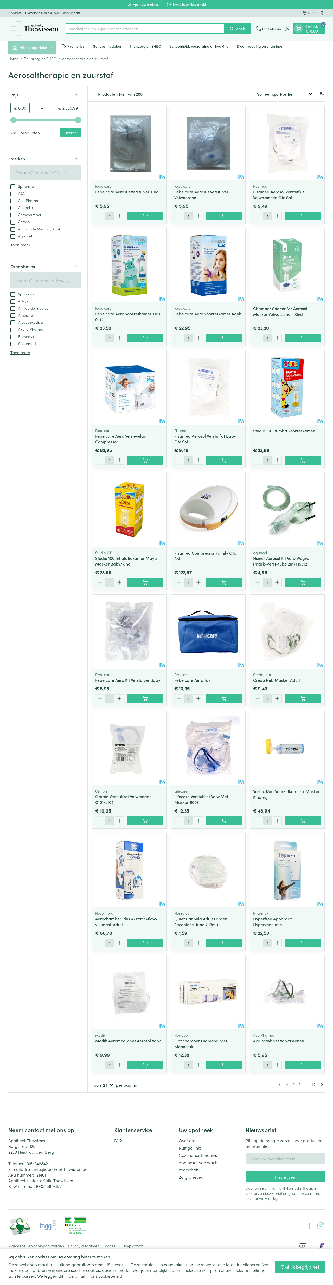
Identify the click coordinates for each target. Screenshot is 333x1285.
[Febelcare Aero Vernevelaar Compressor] (129, 387)
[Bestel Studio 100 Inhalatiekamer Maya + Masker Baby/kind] (145, 582)
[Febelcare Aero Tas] (208, 632)
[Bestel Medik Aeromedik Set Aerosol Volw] (145, 1065)
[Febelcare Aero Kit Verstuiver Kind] (129, 143)
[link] (280, 1084)
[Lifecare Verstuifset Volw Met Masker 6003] (208, 748)
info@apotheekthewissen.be (60, 1169)
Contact (14, 12)
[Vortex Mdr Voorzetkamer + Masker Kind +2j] (287, 748)
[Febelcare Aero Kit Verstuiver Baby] (129, 632)
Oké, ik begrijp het (300, 1266)
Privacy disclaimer (83, 1245)
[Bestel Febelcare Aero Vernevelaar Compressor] (145, 460)
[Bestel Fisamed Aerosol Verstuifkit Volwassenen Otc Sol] (303, 216)
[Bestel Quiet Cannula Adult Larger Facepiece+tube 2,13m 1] (224, 943)
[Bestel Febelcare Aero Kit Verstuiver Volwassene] (224, 216)
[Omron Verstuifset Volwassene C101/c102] (129, 748)
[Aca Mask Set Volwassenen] (287, 992)
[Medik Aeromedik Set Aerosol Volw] (129, 992)
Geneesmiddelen (107, 46)
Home (13, 58)
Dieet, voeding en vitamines (260, 46)
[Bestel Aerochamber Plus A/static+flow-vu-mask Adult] (145, 943)
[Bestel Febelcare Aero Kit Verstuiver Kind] (145, 216)
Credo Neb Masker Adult (276, 680)
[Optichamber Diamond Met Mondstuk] (208, 992)
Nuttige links (190, 1148)
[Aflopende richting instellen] (321, 94)
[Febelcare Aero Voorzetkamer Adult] (208, 265)
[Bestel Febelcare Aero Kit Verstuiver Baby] (145, 698)
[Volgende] (321, 1084)
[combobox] (145, 28)
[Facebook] (310, 1226)
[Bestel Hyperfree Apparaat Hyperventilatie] (303, 943)
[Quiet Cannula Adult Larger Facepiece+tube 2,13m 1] (208, 870)
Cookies (109, 1245)
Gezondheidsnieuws (42, 12)
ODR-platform (131, 1245)
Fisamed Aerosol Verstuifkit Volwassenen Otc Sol (278, 194)
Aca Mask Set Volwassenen (278, 1040)
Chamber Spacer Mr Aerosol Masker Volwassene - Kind (280, 311)
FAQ (118, 1140)
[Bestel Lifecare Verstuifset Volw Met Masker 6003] (224, 820)
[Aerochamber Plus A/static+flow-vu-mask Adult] (129, 870)
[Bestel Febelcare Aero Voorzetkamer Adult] (224, 338)
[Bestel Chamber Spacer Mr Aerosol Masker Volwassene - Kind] (303, 338)
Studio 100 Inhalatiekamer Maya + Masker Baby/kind (127, 561)
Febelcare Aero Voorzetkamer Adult (207, 313)
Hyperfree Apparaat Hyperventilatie (272, 921)
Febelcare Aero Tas (192, 680)
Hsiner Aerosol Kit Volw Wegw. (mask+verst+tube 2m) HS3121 (281, 561)
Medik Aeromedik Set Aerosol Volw (128, 1040)
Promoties (75, 46)
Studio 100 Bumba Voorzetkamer (284, 430)
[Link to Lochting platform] (321, 1246)
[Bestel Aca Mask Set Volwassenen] (303, 1065)
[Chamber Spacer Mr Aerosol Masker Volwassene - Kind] (287, 265)
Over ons (187, 1140)
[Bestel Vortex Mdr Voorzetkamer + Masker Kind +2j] (303, 820)
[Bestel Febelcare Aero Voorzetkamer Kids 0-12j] (145, 338)
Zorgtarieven (191, 1177)
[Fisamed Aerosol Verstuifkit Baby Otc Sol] (208, 387)
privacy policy (266, 1198)
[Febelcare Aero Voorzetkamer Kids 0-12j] (129, 265)
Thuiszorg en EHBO (145, 46)
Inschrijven (285, 1177)
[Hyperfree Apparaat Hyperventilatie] (287, 870)
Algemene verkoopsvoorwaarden (36, 1245)
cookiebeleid (110, 1276)
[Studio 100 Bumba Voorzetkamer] (287, 387)
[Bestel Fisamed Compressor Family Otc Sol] (224, 582)
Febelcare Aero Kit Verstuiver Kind (127, 191)
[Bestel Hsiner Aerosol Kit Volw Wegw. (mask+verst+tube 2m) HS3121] (303, 582)
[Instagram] (321, 1226)
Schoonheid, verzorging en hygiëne (199, 46)
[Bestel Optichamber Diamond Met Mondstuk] (224, 1065)
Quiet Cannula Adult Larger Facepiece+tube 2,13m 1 (200, 921)
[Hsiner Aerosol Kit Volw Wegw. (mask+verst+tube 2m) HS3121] (287, 509)
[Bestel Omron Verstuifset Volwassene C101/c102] (145, 820)
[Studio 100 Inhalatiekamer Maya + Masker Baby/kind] (129, 509)
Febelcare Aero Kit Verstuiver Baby (127, 680)
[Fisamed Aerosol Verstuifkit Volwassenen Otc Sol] (287, 143)
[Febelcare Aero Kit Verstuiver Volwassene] (208, 143)
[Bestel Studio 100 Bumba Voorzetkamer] (303, 460)
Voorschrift (71, 12)
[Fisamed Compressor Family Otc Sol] (208, 509)
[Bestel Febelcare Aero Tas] (224, 698)
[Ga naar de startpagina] (34, 28)
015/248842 (37, 1163)
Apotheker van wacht (199, 1162)
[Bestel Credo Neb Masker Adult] (303, 698)
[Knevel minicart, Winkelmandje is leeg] (298, 28)
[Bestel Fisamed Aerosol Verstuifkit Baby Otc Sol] (224, 460)
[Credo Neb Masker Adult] (287, 632)
